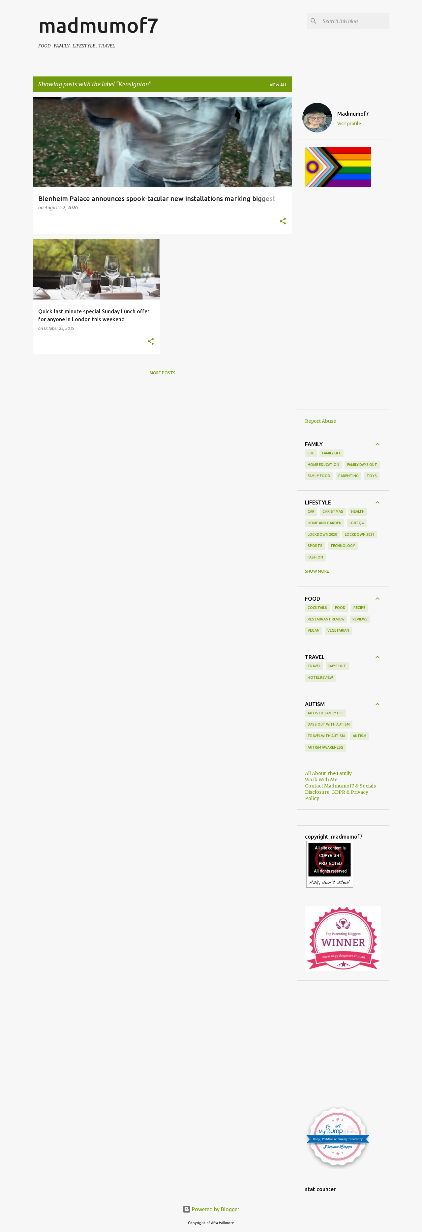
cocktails (317, 608)
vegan (313, 630)
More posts (162, 373)
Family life (331, 453)
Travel (314, 666)
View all (278, 85)
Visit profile (349, 123)
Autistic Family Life (326, 713)
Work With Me (321, 780)
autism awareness (325, 747)
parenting (348, 476)
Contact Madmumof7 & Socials (340, 786)
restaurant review (326, 619)
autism (359, 736)
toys (372, 476)
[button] (283, 221)
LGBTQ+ (356, 523)
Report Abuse (320, 421)
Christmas (332, 511)
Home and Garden (325, 523)
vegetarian (338, 630)
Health (358, 511)
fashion (315, 557)
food (340, 608)
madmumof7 (98, 25)
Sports (315, 546)
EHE (311, 453)
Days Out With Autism (329, 724)
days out (337, 666)
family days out (362, 465)
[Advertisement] (343, 303)
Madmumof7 (353, 114)
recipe (359, 608)
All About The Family (328, 773)
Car (311, 511)
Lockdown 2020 (322, 534)
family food (319, 476)
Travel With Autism (326, 736)
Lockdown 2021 (359, 534)
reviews (360, 619)
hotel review (320, 677)
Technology (342, 546)
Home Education (323, 465)
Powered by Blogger (215, 1209)
